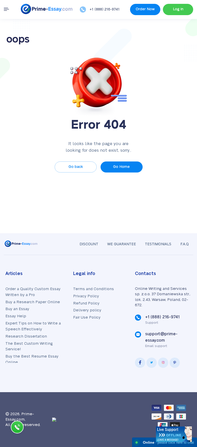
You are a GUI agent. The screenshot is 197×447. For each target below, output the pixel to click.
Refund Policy (86, 303)
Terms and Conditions (93, 289)
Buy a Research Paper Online (32, 302)
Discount (89, 244)
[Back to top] (182, 387)
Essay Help (15, 316)
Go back (75, 167)
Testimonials (158, 244)
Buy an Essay (17, 309)
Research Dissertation (26, 336)
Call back (17, 428)
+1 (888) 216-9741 (105, 9)
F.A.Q (184, 244)
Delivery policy (87, 310)
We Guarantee (121, 244)
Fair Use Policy (87, 317)
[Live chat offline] (174, 434)
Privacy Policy (86, 296)
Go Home (121, 167)
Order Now (145, 9)
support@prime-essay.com (161, 337)
